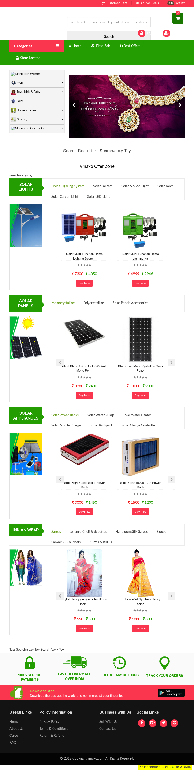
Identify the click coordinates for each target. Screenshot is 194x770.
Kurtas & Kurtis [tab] (100, 542)
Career (14, 735)
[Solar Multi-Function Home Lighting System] (84, 227)
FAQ (12, 742)
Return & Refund (52, 735)
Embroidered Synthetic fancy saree (140, 601)
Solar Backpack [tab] (102, 425)
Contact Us (107, 729)
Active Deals (149, 3)
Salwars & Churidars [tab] (66, 542)
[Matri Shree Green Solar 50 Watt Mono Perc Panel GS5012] (84, 333)
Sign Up (177, 33)
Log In (151, 33)
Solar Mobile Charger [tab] (66, 425)
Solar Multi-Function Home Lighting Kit (140, 256)
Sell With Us (108, 721)
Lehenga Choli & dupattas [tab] (88, 531)
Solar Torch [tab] (165, 186)
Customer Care (116, 3)
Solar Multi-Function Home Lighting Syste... (84, 256)
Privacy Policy (49, 721)
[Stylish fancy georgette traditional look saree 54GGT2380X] (84, 573)
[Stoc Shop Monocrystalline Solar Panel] (140, 339)
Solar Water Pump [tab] (100, 415)
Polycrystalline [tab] (93, 303)
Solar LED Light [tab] (98, 196)
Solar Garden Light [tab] (64, 196)
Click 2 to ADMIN (177, 767)
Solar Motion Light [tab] (135, 186)
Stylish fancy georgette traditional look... (84, 601)
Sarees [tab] (56, 531)
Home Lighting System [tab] (67, 186)
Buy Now (84, 283)
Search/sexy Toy (28, 649)
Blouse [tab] (161, 531)
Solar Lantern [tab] (103, 186)
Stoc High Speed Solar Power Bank (84, 485)
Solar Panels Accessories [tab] (130, 303)
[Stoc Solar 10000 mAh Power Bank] (140, 456)
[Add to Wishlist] (78, 247)
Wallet (177, 3)
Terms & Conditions (54, 729)
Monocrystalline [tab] (63, 303)
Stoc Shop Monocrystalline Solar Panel (140, 368)
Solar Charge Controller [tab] (138, 425)
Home (13, 721)
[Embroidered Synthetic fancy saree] (140, 573)
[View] (91, 247)
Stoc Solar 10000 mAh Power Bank (140, 485)
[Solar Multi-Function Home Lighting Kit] (140, 227)
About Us (16, 729)
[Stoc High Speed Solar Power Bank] (84, 449)
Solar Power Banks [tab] (65, 415)
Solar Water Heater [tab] (137, 415)
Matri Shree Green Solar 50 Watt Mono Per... (84, 368)
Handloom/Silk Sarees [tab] (131, 531)
